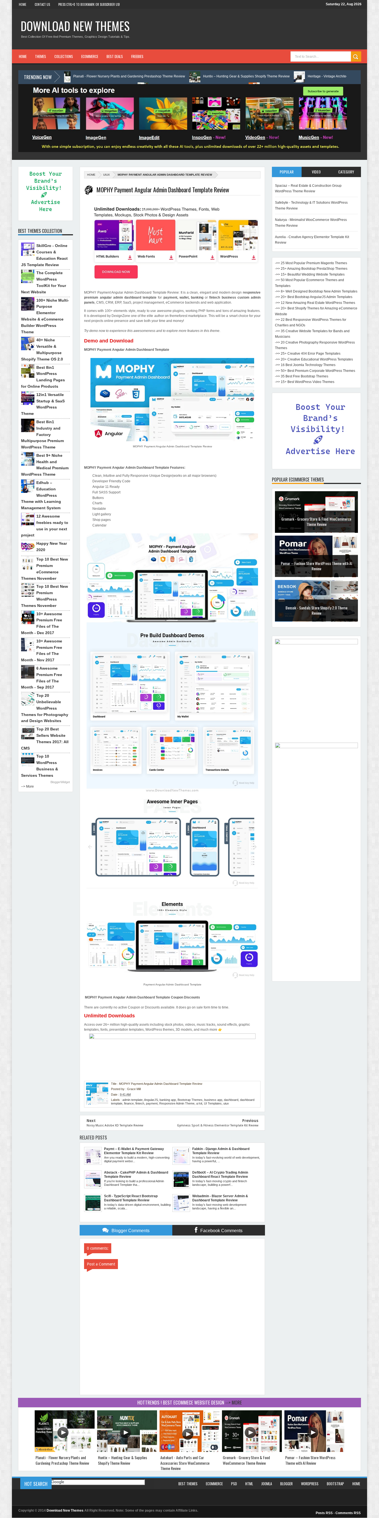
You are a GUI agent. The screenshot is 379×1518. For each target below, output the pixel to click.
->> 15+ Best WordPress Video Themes (304, 382)
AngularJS (151, 1099)
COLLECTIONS (63, 56)
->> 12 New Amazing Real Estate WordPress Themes (315, 303)
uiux (106, 174)
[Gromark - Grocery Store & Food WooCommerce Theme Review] (252, 1450)
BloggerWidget (60, 782)
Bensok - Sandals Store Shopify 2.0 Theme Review (316, 610)
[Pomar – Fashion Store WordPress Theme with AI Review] (314, 1450)
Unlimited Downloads (109, 1015)
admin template (132, 1099)
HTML (249, 1483)
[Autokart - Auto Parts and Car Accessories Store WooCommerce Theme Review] (189, 1450)
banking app (168, 1099)
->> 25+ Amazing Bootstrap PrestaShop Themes (311, 269)
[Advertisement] (316, 895)
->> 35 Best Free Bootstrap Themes (301, 376)
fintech (139, 1103)
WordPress (310, 1483)
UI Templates (213, 1103)
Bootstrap (335, 1483)
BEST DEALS (115, 56)
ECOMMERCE (89, 56)
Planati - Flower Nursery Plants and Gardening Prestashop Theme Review (65, 76)
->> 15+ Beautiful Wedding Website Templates (310, 274)
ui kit (199, 1103)
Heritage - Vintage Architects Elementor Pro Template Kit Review (291, 76)
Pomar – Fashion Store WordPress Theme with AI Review (316, 566)
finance (129, 1103)
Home (22, 4)
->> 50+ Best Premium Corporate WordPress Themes (315, 371)
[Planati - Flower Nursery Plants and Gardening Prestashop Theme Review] (65, 1450)
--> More (27, 786)
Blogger (286, 1483)
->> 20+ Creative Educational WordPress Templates (314, 359)
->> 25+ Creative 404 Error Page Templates (307, 353)
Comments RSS (348, 1513)
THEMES (40, 56)
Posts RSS (324, 1513)
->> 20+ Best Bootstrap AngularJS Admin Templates (313, 297)
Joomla (266, 1483)
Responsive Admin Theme (176, 1103)
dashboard (231, 1099)
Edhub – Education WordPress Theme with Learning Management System (41, 495)
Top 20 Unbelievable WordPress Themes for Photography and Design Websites (44, 708)
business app (213, 1099)
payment (152, 1103)
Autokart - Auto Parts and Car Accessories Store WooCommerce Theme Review (184, 1462)
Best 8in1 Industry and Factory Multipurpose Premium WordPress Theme (42, 434)
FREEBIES (137, 56)
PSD (234, 1483)
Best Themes (188, 1483)
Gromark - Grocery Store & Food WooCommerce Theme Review (316, 521)
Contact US (42, 4)
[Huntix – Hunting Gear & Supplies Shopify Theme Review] (127, 1450)
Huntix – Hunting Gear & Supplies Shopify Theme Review (182, 76)
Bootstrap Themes (190, 1099)
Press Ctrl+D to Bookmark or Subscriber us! (89, 4)
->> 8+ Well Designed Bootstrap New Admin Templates (316, 291)
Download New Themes (75, 25)
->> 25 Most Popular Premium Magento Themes (311, 263)
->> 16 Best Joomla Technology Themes (305, 365)
